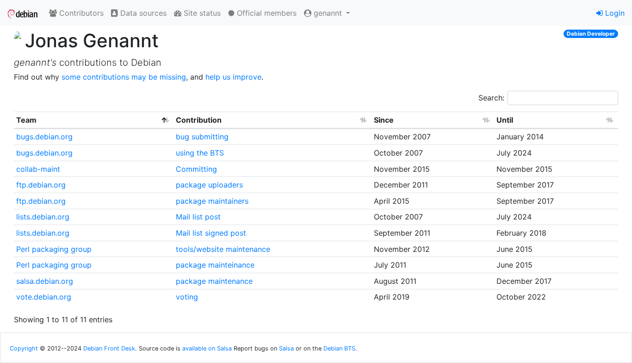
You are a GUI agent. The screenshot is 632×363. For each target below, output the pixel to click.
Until (504, 120)
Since (384, 120)
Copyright (24, 348)
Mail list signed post (211, 233)
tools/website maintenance (223, 249)
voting (187, 296)
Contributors (80, 13)
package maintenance (214, 281)
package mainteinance (215, 264)
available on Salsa (207, 348)
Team (26, 120)
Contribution (199, 120)
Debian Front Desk (109, 348)
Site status (201, 13)
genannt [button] (327, 13)
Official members (266, 13)
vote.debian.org (43, 296)
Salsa (286, 348)
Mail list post (198, 216)
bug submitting (202, 136)
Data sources (142, 13)
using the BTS (200, 152)
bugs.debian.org (44, 136)
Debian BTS (339, 348)
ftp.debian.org (41, 184)
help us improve (233, 76)
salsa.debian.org (44, 281)
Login (614, 13)
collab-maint (38, 169)
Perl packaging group (54, 249)
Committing (196, 169)
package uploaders (209, 184)
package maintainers (212, 201)
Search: (491, 97)
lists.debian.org (42, 216)
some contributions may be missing (124, 76)
